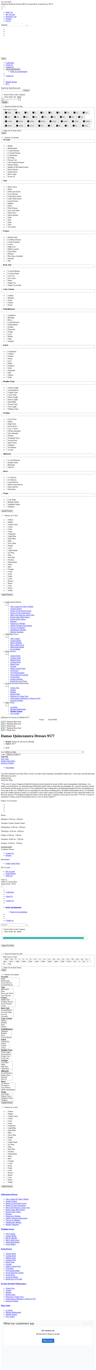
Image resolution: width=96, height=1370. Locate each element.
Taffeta (10, 375)
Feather (10, 327)
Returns (8, 855)
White (10, 590)
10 (68, 112)
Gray (10, 586)
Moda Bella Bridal (17, 647)
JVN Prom (14, 671)
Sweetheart (12, 447)
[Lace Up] (7, 1014)
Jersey (10, 359)
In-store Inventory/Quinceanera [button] (17, 683)
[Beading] (6, 1033)
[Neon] (4, 1025)
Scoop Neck (12, 440)
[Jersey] (5, 1048)
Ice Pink (11, 553)
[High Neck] (7, 1067)
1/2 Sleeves (12, 477)
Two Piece (12, 227)
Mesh (10, 363)
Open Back (12, 251)
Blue (10, 541)
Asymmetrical (13, 390)
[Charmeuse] (5, 1042)
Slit (9, 261)
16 (8, 117)
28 (63, 117)
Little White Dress (14, 199)
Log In (8, 21)
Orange (11, 569)
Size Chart (5, 759)
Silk (9, 373)
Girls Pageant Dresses (16, 162)
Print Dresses (13, 208)
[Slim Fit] (6, 1079)
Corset (10, 244)
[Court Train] (6, 1058)
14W (9, 121)
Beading (11, 318)
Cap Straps (12, 500)
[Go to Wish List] (4, 6)
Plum (10, 564)
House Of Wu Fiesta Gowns (20, 611)
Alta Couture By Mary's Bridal (21, 607)
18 (18, 117)
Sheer (10, 281)
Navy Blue (12, 543)
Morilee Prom (15, 660)
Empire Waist (13, 463)
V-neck (10, 450)
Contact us (9, 920)
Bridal (10, 146)
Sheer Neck (12, 443)
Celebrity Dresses (14, 240)
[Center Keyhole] (8, 1004)
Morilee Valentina (16, 632)
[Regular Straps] (7, 1096)
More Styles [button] (10, 703)
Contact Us (10, 853)
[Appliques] (6, 1031)
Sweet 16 (11, 177)
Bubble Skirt (12, 237)
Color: (3, 755)
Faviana (13, 666)
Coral (10, 572)
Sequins (11, 341)
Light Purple (12, 550)
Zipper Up (12, 283)
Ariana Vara (14, 688)
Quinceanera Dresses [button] (13, 602)
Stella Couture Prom (17, 668)
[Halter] (7, 1065)
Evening (11, 158)
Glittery (11, 296)
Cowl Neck (12, 419)
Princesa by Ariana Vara (19, 696)
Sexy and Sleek (13, 210)
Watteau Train (13, 409)
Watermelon (12, 562)
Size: (3, 752)
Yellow (10, 520)
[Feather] (5, 1046)
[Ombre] (4, 1027)
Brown (10, 581)
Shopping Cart (11, 17)
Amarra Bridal (15, 641)
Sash (9, 339)
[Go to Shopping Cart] (2, 6)
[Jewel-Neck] (7, 1069)
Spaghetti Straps (14, 504)
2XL (86, 126)
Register (9, 19)
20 (27, 117)
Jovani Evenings (16, 679)
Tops (10, 222)
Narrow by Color (11, 516)
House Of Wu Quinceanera (20, 613)
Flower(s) (11, 329)
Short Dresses (13, 215)
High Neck (12, 424)
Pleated (10, 254)
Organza (11, 366)
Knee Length (13, 400)
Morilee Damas (16, 711)
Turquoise (11, 534)
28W (87, 121)
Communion (12, 155)
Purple (10, 546)
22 (36, 117)
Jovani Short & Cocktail (19, 675)
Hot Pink (11, 557)
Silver (10, 588)
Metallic (11, 298)
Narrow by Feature (12, 138)
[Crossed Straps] (7, 1012)
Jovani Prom (15, 677)
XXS (32, 126)
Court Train (12, 395)
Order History (11, 874)
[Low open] (7, 1016)
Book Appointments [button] (13, 907)
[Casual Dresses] (10, 983)
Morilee (13, 692)
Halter (10, 422)
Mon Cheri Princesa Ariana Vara (22, 615)
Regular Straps (13, 502)
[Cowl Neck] (7, 1063)
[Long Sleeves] (8, 1088)
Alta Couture (15, 639)
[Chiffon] (5, 1044)
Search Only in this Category (14, 95)
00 (19, 112)
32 (82, 117)
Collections (10, 892)
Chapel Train (13, 392)
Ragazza (13, 621)
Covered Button (14, 271)
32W (21, 126)
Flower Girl (12, 160)
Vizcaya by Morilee (17, 628)
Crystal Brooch (13, 322)
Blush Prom (14, 664)
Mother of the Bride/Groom (18, 167)
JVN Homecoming (17, 673)
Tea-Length (12, 407)
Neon (10, 300)
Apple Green (13, 524)
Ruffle (10, 336)
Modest (10, 203)
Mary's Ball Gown (17, 645)
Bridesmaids (12, 148)
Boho (10, 189)
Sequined (11, 370)
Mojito (10, 522)
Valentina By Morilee (18, 630)
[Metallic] (4, 1023)
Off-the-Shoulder (14, 431)
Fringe (10, 332)
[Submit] (27, 25)
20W (43, 121)
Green (10, 527)
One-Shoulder (13, 433)
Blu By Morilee (16, 643)
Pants (10, 206)
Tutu (9, 225)
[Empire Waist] (6, 1075)
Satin (10, 368)
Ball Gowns (12, 187)
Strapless (11, 445)
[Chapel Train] (6, 1056)
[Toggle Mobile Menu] (2, 886)
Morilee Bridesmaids (18, 709)
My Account (10, 14)
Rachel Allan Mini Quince (20, 617)
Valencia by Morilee (17, 623)
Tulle (10, 377)
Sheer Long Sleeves (15, 485)
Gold (10, 579)
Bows (10, 320)
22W (54, 121)
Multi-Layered (13, 249)
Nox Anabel (14, 713)
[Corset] (8, 1006)
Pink (9, 555)
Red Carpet (12, 174)
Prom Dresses (13, 169)
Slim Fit (11, 467)
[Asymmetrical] (6, 1054)
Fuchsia (11, 560)
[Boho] (7, 991)
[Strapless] (7, 1100)
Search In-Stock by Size (14, 106)
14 (86, 112)
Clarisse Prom (15, 658)
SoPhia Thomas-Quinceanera (21, 626)
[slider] (86, 938)
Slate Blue (12, 539)
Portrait (10, 436)
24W (65, 121)
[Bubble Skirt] (8, 1000)
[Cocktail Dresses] (10, 985)
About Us (9, 896)
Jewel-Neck (12, 426)
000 (9, 112)
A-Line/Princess (14, 460)
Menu (4, 58)
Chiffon (11, 354)
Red (9, 567)
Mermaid (11, 465)
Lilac (10, 548)
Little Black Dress (14, 196)
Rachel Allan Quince (18, 619)
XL (76, 126)
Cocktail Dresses (14, 153)
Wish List (9, 12)
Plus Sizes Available (15, 256)
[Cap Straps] (7, 1094)
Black (10, 583)
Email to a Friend (7, 763)
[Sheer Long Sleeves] (8, 1090)
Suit (9, 220)
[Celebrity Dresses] (8, 1002)
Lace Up (11, 276)
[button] (10, 63)
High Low (12, 247)
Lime (10, 529)
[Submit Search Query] (27, 925)
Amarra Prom (15, 656)
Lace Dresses (13, 194)
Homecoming (13, 165)
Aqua (10, 532)
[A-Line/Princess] (6, 1073)
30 (73, 117)
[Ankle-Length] (6, 1052)
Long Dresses (13, 201)
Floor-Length (13, 397)
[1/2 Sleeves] (8, 1084)
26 (54, 117)
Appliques (12, 315)
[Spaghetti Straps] (7, 1098)
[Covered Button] (7, 1010)
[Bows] (6, 1035)
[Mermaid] (6, 1077)
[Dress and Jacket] (7, 993)
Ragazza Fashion (16, 700)
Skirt (9, 218)
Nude (10, 576)
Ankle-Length (13, 388)
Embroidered (13, 325)
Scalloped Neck (14, 438)
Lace (10, 334)
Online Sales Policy (8, 761)
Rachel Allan (15, 694)
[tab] (50, 617)
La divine (13, 707)
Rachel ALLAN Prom (18, 681)
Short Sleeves (13, 487)
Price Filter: (9, 97)
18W (32, 121)
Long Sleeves (13, 482)
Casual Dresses (13, 151)
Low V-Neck (13, 429)
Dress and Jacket (14, 192)
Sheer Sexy (12, 213)
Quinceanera (12, 172)
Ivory (10, 574)
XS (42, 126)
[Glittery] (4, 1021)
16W (21, 121)
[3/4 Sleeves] (8, 1086)
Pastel (10, 305)
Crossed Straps (13, 273)
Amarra (13, 690)
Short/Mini (12, 402)
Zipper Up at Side (14, 285)
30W (9, 126)
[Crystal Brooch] (6, 1037)
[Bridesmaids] (10, 981)
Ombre (10, 303)
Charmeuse (12, 352)
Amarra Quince (16, 609)
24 (45, 117)
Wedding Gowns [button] (12, 634)
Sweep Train (12, 404)
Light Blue (12, 536)
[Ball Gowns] (7, 989)
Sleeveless (12, 489)
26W (76, 121)
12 (77, 112)
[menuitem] (50, 12)
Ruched (11, 258)
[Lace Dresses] (7, 995)
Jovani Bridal (15, 649)
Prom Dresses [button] (11, 651)
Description (10, 768)
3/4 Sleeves (12, 480)
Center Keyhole (14, 242)
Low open (12, 278)
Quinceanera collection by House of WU (25, 698)
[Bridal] (10, 979)
